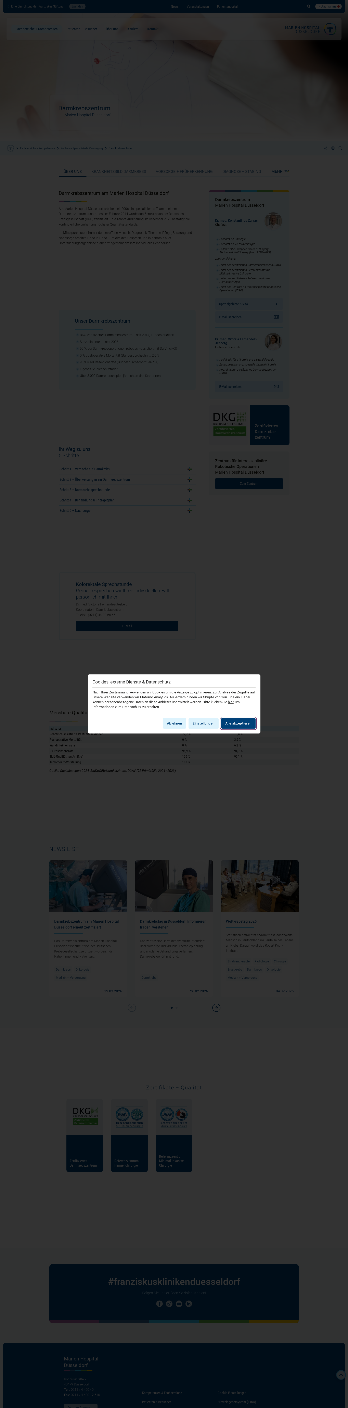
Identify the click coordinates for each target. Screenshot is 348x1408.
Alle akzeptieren (238, 723)
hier (230, 702)
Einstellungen (204, 723)
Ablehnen (174, 723)
